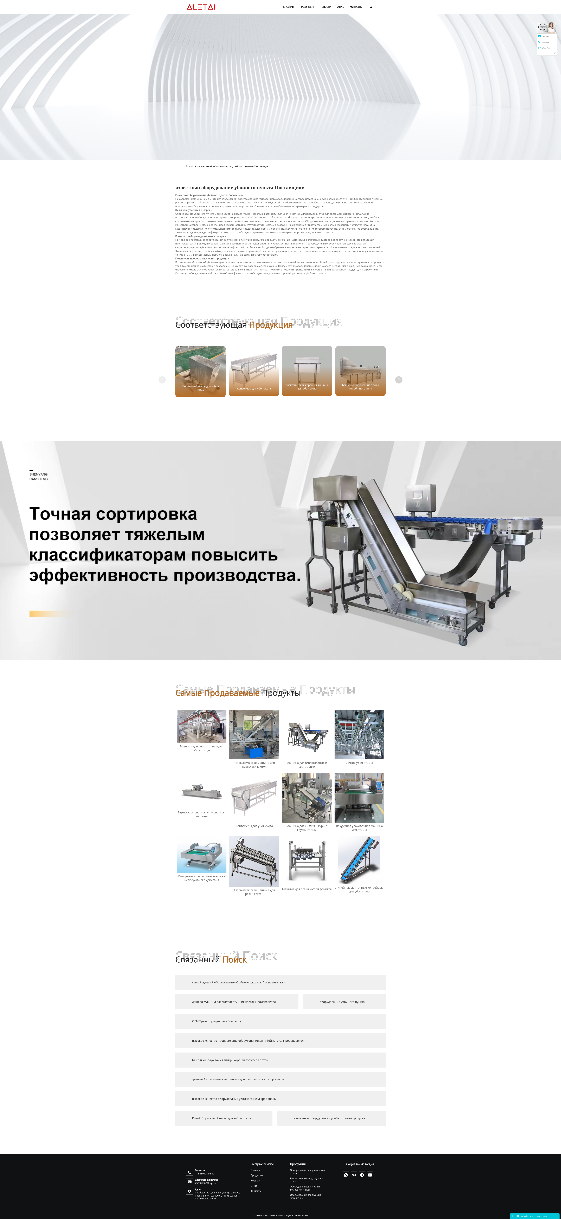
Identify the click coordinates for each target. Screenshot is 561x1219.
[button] (398, 380)
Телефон (545, 42)
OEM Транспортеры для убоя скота (216, 1021)
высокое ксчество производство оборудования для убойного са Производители (248, 1041)
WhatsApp (546, 48)
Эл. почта (546, 36)
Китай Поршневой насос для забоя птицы (222, 1118)
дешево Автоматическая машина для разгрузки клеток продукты (238, 1079)
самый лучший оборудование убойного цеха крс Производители (238, 982)
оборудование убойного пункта (342, 1002)
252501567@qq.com (206, 1183)
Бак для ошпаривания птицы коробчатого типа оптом (230, 1060)
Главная (191, 166)
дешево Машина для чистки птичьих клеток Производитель (234, 1002)
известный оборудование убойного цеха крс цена (329, 1118)
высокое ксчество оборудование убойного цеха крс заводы (234, 1099)
